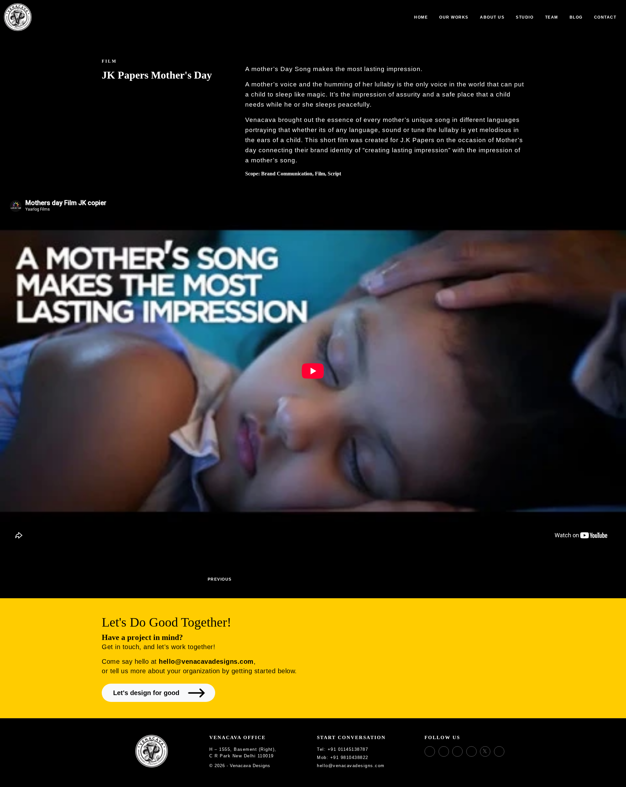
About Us (492, 17)
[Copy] (372, 750)
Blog (576, 17)
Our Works (454, 17)
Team (551, 17)
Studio (524, 17)
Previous (219, 579)
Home (421, 17)
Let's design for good (146, 692)
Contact (605, 17)
